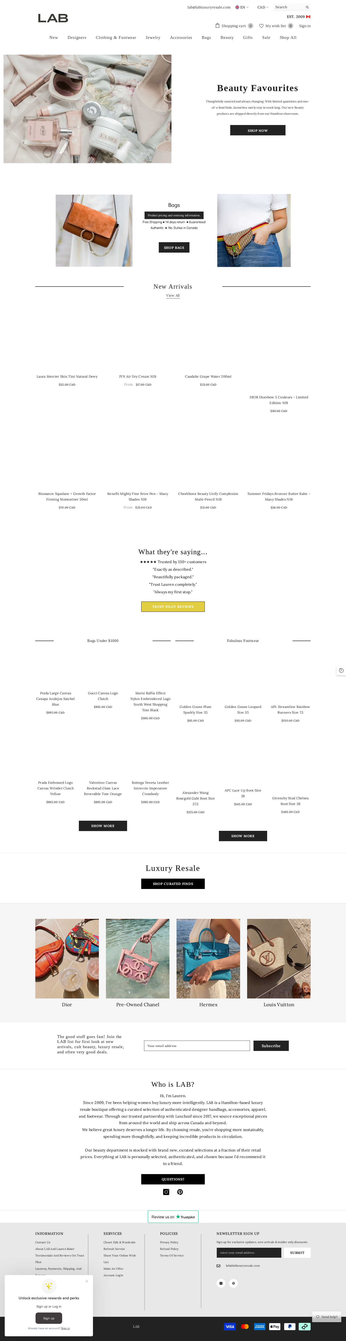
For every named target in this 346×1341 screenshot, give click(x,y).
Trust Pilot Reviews (172, 607)
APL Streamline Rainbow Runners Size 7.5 (290, 710)
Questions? (173, 1179)
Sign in (305, 26)
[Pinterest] (180, 1192)
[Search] (292, 7)
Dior (67, 1004)
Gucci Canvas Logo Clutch (103, 696)
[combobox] (288, 7)
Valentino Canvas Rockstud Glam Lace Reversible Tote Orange (103, 788)
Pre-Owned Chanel (137, 1004)
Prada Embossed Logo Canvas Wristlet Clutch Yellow (55, 788)
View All (173, 295)
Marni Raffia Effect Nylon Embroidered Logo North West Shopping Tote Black (150, 701)
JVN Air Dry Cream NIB (137, 376)
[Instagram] (166, 1192)
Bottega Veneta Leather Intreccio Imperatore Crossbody (150, 788)
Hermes (208, 1004)
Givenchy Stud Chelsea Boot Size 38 (290, 801)
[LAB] (88, 109)
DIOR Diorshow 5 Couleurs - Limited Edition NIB (279, 400)
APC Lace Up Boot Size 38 (243, 793)
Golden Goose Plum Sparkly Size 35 (195, 710)
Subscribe (271, 1045)
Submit (297, 1253)
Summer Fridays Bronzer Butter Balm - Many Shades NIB (279, 496)
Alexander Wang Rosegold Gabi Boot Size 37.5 (195, 798)
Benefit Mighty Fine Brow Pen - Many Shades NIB (137, 496)
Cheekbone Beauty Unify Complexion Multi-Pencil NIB (208, 496)
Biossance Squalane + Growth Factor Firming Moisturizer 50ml (67, 496)
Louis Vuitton (279, 1004)
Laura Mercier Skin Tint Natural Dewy (67, 376)
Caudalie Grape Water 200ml (208, 376)
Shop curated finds (173, 884)
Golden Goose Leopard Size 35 (243, 710)
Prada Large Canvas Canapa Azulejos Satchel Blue (55, 699)
